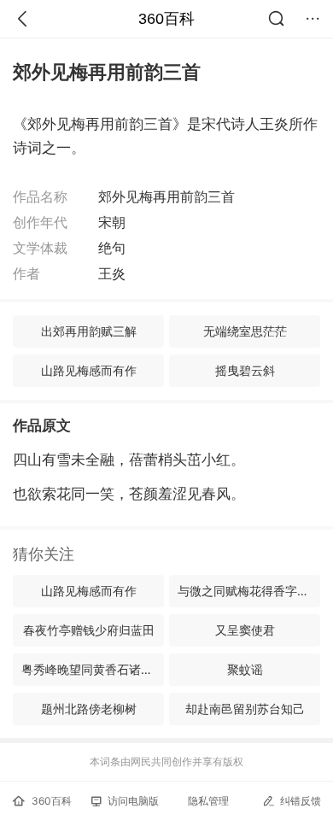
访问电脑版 (133, 800)
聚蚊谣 (245, 669)
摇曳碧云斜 (245, 370)
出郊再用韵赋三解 (89, 331)
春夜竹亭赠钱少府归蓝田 (89, 630)
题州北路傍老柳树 (89, 708)
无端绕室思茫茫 (245, 331)
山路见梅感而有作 (89, 370)
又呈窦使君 (245, 630)
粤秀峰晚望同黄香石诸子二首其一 (92, 669)
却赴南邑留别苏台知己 (245, 708)
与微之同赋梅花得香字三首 (249, 590)
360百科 (166, 18)
